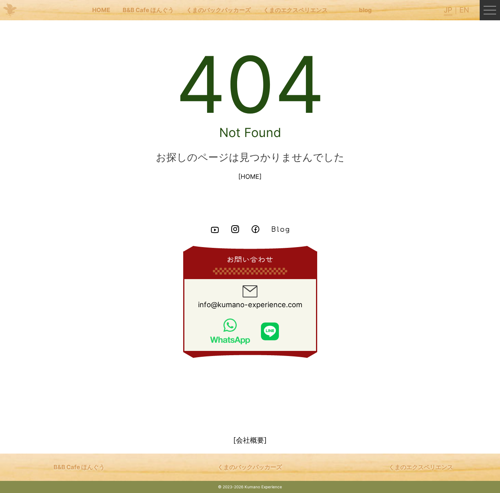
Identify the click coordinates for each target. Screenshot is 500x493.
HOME (101, 10)
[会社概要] (250, 440)
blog (365, 10)
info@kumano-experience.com (250, 304)
